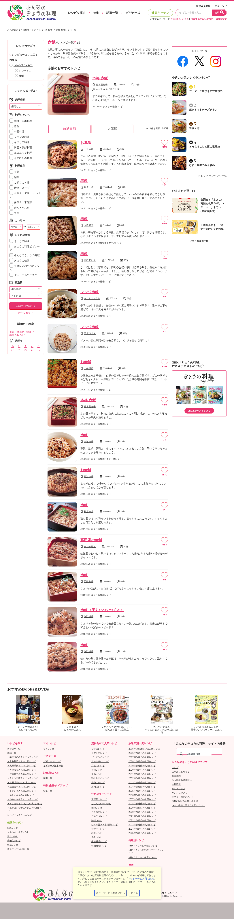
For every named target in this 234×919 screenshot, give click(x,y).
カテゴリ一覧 (13, 749)
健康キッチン (160, 12)
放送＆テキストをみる (199, 410)
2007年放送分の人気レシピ (142, 757)
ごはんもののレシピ (101, 803)
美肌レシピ (12, 836)
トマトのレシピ (99, 753)
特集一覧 (47, 791)
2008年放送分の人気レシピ (142, 761)
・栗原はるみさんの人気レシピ (22, 757)
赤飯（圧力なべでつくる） (102, 610)
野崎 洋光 (176, 19)
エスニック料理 (22, 153)
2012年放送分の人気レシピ (142, 778)
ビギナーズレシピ (52, 761)
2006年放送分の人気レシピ (142, 753)
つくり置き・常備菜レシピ (104, 824)
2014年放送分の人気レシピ (142, 786)
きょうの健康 (21, 260)
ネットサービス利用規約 (141, 878)
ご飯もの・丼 (21, 182)
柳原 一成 (88, 187)
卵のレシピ (96, 770)
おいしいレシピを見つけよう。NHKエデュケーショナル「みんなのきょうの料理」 (32, 12)
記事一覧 (112, 12)
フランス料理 (21, 137)
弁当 (16, 213)
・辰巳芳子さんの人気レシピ (21, 786)
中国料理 (18, 131)
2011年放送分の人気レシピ (142, 774)
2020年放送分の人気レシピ (142, 812)
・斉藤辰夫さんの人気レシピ (21, 770)
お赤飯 (85, 143)
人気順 (112, 128)
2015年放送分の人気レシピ (142, 791)
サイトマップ (178, 788)
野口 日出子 (90, 260)
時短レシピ (96, 820)
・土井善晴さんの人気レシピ (21, 761)
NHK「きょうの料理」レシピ (143, 845)
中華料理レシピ (99, 841)
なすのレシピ (98, 749)
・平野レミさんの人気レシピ (21, 791)
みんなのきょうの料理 (26, 255)
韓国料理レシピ (99, 845)
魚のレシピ (96, 774)
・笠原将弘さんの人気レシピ (21, 774)
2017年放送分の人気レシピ (142, 799)
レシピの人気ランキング (19, 815)
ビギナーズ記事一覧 (53, 765)
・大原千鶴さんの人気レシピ (21, 765)
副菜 (16, 177)
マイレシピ (221, 6)
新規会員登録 (203, 6)
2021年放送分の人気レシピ (142, 816)
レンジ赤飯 (89, 292)
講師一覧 (11, 753)
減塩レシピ (12, 828)
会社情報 (176, 784)
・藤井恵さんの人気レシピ (20, 795)
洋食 (16, 126)
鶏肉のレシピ (98, 782)
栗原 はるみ (90, 333)
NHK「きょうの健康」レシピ (143, 857)
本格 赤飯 (100, 78)
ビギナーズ (133, 12)
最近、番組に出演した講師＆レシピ (22, 334)
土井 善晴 (88, 149)
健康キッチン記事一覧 (18, 849)
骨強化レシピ (13, 840)
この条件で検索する (25, 306)
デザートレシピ (99, 829)
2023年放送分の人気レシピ (142, 824)
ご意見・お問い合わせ (183, 797)
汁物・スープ (21, 188)
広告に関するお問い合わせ (185, 801)
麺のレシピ (96, 808)
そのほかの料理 (22, 158)
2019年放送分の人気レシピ (142, 808)
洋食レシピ (96, 837)
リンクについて (179, 792)
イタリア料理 (21, 142)
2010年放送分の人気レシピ (142, 770)
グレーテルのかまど (25, 275)
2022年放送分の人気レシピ (142, 820)
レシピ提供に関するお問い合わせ (188, 805)
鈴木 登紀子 (101, 84)
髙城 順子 (88, 441)
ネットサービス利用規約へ (110, 893)
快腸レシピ (12, 845)
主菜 (16, 172)
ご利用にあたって (180, 771)
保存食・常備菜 (22, 202)
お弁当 (185, 19)
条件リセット (25, 312)
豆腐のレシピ (98, 765)
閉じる (134, 893)
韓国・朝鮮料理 (22, 147)
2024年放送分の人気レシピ (142, 829)
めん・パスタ (21, 207)
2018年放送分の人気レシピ (142, 803)
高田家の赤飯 (91, 540)
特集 (96, 12)
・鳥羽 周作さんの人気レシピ (21, 782)
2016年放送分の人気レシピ (142, 795)
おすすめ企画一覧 (199, 240)
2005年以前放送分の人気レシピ (144, 749)
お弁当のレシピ (99, 812)
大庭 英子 (88, 225)
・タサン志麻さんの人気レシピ (22, 778)
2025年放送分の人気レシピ (142, 833)
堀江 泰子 (88, 476)
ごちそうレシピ (99, 816)
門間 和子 (88, 581)
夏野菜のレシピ (99, 799)
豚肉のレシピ (98, 786)
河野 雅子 (88, 616)
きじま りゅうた (92, 298)
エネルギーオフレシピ (18, 832)
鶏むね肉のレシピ (100, 778)
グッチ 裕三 (90, 546)
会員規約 (176, 776)
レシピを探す (77, 12)
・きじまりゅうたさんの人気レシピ (24, 803)
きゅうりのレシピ (100, 761)
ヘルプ (175, 767)
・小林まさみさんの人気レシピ (22, 799)
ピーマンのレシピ (100, 757)
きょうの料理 (21, 241)
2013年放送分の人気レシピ (142, 782)
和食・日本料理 (22, 121)
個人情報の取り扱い (182, 780)
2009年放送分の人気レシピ (142, 765)
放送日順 (69, 128)
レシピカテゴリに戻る (24, 54)
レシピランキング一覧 (214, 175)
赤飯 (84, 181)
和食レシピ (96, 833)
